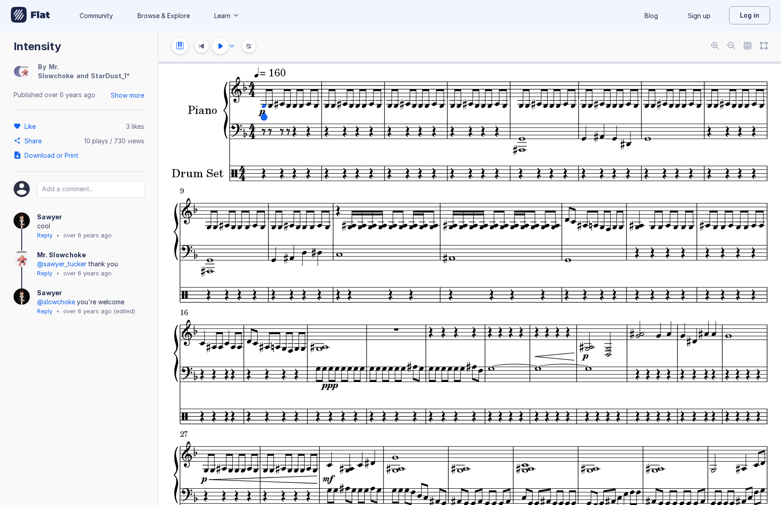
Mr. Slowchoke (61, 255)
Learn (222, 15)
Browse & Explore (163, 15)
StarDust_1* (110, 76)
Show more (127, 95)
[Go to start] (201, 46)
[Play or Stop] (220, 46)
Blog (651, 15)
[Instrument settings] (180, 46)
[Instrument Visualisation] (249, 46)
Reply (44, 235)
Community (96, 15)
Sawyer (49, 217)
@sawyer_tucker (61, 264)
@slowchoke (56, 302)
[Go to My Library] (30, 15)
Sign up (699, 15)
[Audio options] (231, 46)
